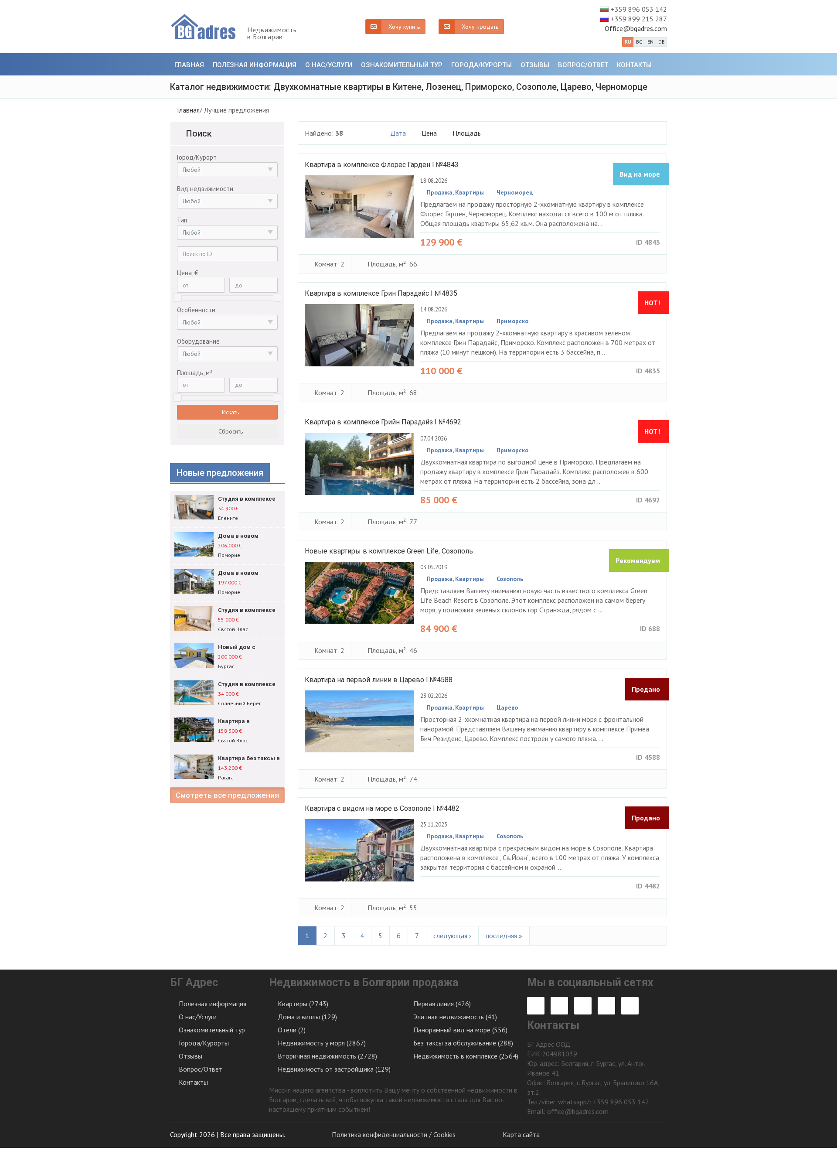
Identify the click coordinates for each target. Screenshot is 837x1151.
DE (661, 41)
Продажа (440, 192)
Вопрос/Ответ (583, 65)
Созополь (510, 579)
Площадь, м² (194, 373)
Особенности (196, 310)
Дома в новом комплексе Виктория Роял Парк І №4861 (247, 536)
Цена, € (187, 273)
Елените (228, 518)
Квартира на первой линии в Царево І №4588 (379, 680)
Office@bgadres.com (636, 28)
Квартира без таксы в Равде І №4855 (249, 758)
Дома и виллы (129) (307, 1016)
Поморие (229, 555)
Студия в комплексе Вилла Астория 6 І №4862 (247, 499)
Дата (399, 133)
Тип (182, 220)
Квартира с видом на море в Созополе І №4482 (382, 808)
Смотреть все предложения (227, 795)
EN (650, 41)
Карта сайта (521, 1134)
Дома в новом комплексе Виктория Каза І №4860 (247, 573)
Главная (189, 65)
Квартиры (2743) (303, 1003)
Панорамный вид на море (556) (460, 1029)
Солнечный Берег (239, 703)
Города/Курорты (481, 65)
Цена (430, 133)
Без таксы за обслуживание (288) (463, 1042)
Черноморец (515, 192)
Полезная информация (254, 65)
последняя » (504, 935)
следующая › (452, 935)
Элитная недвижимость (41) (455, 1016)
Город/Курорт (197, 157)
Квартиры (469, 192)
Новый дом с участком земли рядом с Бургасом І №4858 (245, 647)
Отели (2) (292, 1029)
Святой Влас (233, 629)
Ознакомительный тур (401, 65)
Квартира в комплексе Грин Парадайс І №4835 (381, 293)
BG (639, 41)
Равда (226, 777)
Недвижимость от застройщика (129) (334, 1069)
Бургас (226, 666)
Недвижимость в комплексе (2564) (465, 1056)
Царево (507, 707)
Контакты (634, 65)
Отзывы (535, 65)
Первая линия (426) (442, 1003)
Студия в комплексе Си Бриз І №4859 (247, 610)
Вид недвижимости (205, 188)
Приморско (512, 321)
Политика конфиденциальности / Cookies (394, 1134)
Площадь (468, 133)
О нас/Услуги (328, 65)
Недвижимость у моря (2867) (322, 1042)
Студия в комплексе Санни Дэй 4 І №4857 (247, 684)
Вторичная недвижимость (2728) (327, 1056)
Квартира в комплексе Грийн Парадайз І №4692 (383, 422)
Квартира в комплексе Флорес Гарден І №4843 (382, 165)
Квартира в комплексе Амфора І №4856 (247, 721)
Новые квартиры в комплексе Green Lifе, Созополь (389, 551)
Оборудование (198, 341)
